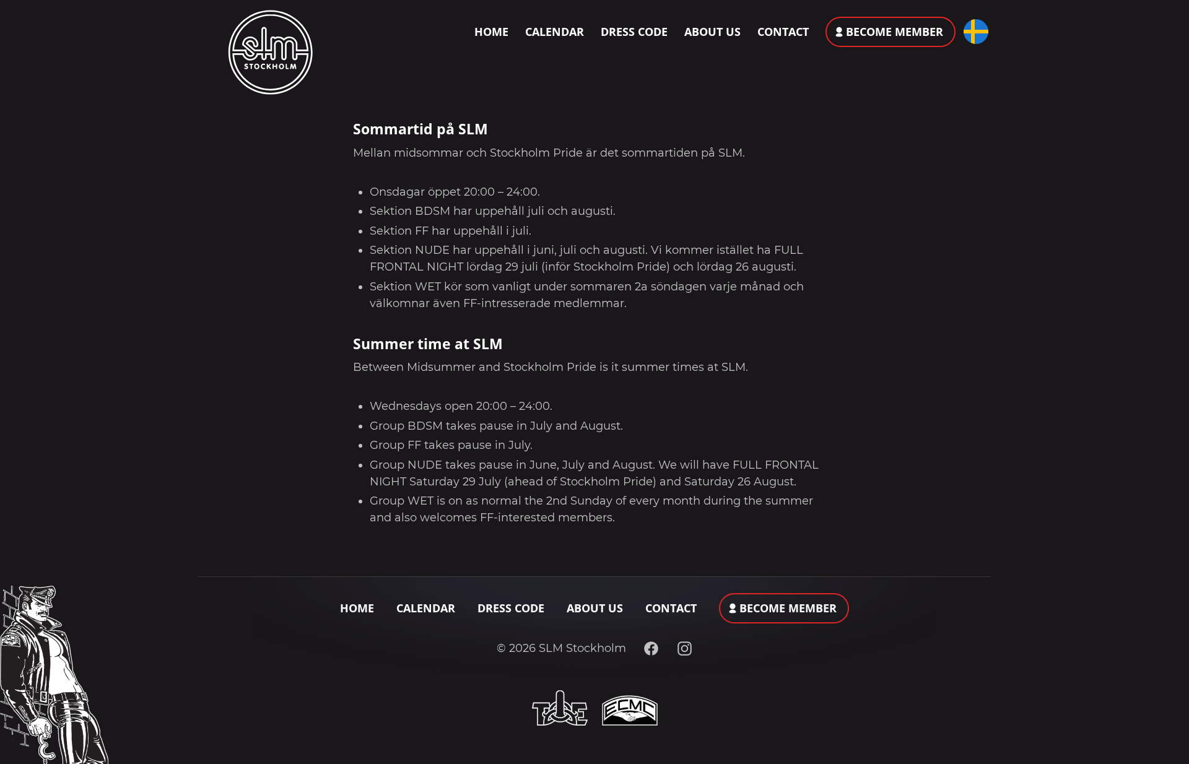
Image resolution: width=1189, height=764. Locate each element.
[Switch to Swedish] (973, 31)
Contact (783, 31)
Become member (894, 31)
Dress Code (634, 31)
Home (491, 31)
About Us (712, 31)
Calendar (554, 31)
